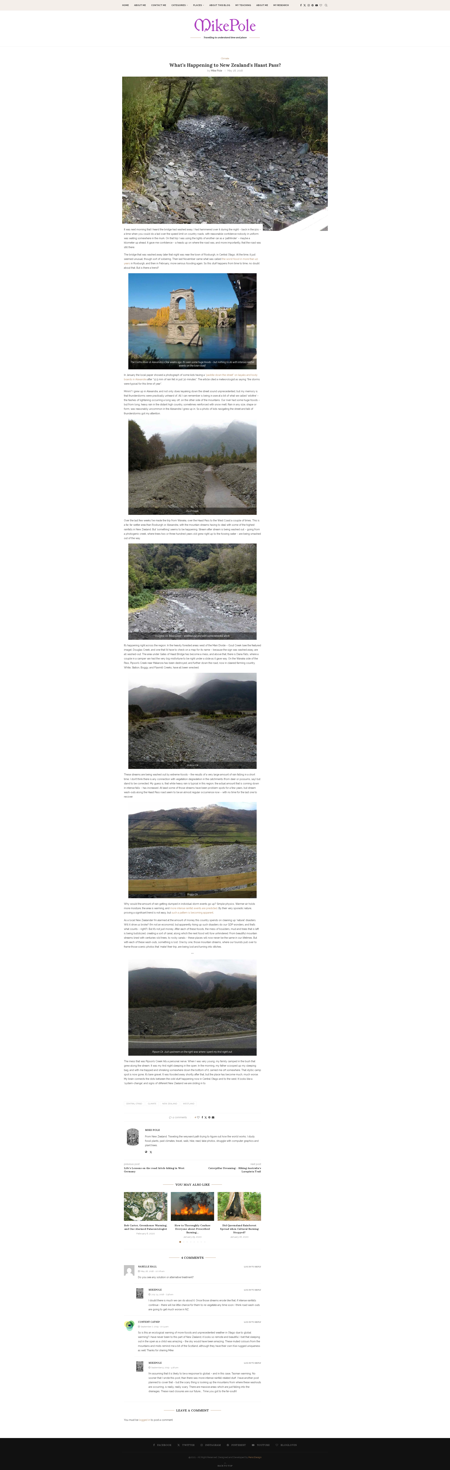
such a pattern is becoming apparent (192, 912)
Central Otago (134, 1104)
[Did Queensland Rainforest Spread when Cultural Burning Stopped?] (239, 1206)
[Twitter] (304, 5)
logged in (144, 1420)
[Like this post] (198, 1117)
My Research (281, 5)
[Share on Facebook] (202, 1117)
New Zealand (169, 1104)
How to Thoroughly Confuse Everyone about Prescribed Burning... (192, 1229)
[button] (129, 1217)
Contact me (158, 5)
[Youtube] (316, 5)
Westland (188, 1104)
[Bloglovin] (321, 5)
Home (125, 5)
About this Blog (219, 5)
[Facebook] (301, 5)
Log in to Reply (252, 1267)
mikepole (155, 1289)
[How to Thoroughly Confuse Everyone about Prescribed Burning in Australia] (192, 1206)
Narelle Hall (147, 1266)
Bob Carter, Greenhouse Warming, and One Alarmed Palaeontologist (145, 1227)
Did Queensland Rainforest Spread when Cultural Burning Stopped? (239, 1229)
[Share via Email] (213, 1117)
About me (140, 5)
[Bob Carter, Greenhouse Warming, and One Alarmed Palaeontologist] (145, 1206)
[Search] (326, 5)
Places (197, 5)
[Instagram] (309, 5)
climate (152, 1104)
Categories (178, 5)
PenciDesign (255, 1457)
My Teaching (243, 5)
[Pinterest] (312, 5)
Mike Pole (216, 70)
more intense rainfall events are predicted (193, 908)
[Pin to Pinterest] (209, 1117)
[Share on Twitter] (205, 1117)
